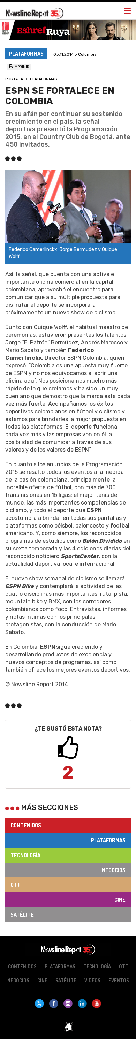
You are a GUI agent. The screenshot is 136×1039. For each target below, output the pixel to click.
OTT (15, 884)
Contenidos (25, 825)
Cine (120, 899)
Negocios (114, 870)
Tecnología (25, 855)
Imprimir (21, 67)
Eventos (118, 980)
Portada (14, 79)
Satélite (22, 914)
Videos (92, 980)
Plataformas (43, 79)
